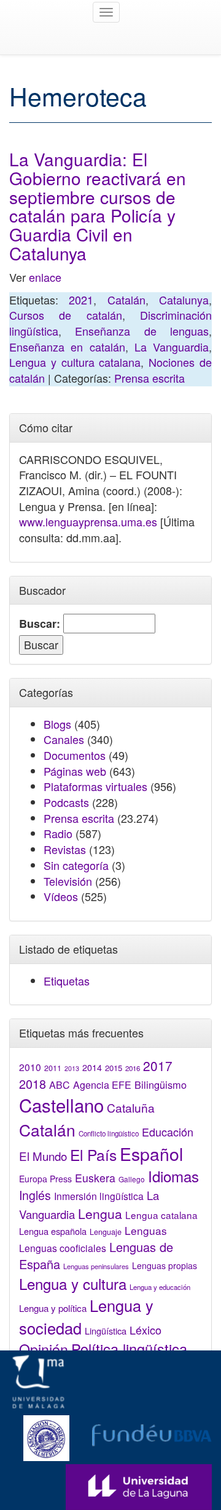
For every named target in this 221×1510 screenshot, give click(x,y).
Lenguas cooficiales (62, 1247)
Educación (167, 1132)
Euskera (95, 1177)
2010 (30, 1067)
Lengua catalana (161, 1214)
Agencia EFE (102, 1085)
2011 (52, 1068)
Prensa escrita (149, 378)
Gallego (131, 1179)
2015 (113, 1068)
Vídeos (61, 896)
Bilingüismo (160, 1084)
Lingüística (105, 1330)
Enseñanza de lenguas (142, 331)
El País (93, 1154)
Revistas (65, 849)
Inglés (35, 1195)
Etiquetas (67, 981)
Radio (58, 833)
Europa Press (45, 1179)
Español (151, 1153)
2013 (71, 1068)
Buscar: (39, 624)
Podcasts (66, 802)
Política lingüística (129, 1348)
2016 (132, 1068)
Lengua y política (53, 1308)
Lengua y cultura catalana (75, 362)
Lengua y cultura (72, 1283)
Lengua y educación (160, 1287)
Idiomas (173, 1176)
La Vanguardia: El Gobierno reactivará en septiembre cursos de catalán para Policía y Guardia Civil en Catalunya (97, 206)
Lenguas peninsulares (96, 1266)
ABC (59, 1085)
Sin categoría (76, 865)
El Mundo (43, 1155)
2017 (158, 1065)
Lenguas (146, 1230)
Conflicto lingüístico (109, 1133)
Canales (64, 739)
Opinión (43, 1348)
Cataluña (131, 1107)
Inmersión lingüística (99, 1195)
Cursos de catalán (65, 315)
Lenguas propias (164, 1265)
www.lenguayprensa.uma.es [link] (88, 521)
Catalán (126, 300)
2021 (81, 300)
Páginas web (75, 771)
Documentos (75, 755)
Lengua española (53, 1231)
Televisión (68, 881)
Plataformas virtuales (95, 786)
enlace (45, 277)
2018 (32, 1083)
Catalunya (184, 300)
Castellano (61, 1105)
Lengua (100, 1213)
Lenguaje (106, 1231)
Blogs (57, 724)
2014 (92, 1067)
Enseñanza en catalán (67, 347)
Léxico (145, 1330)
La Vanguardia (171, 347)
